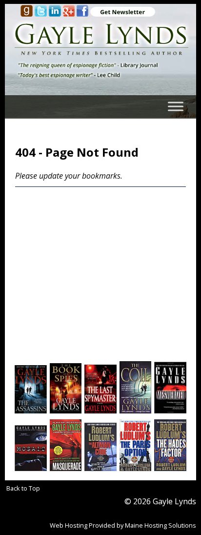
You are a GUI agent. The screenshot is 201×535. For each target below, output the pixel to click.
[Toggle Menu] (175, 106)
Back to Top (23, 488)
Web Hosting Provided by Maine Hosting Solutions (123, 525)
